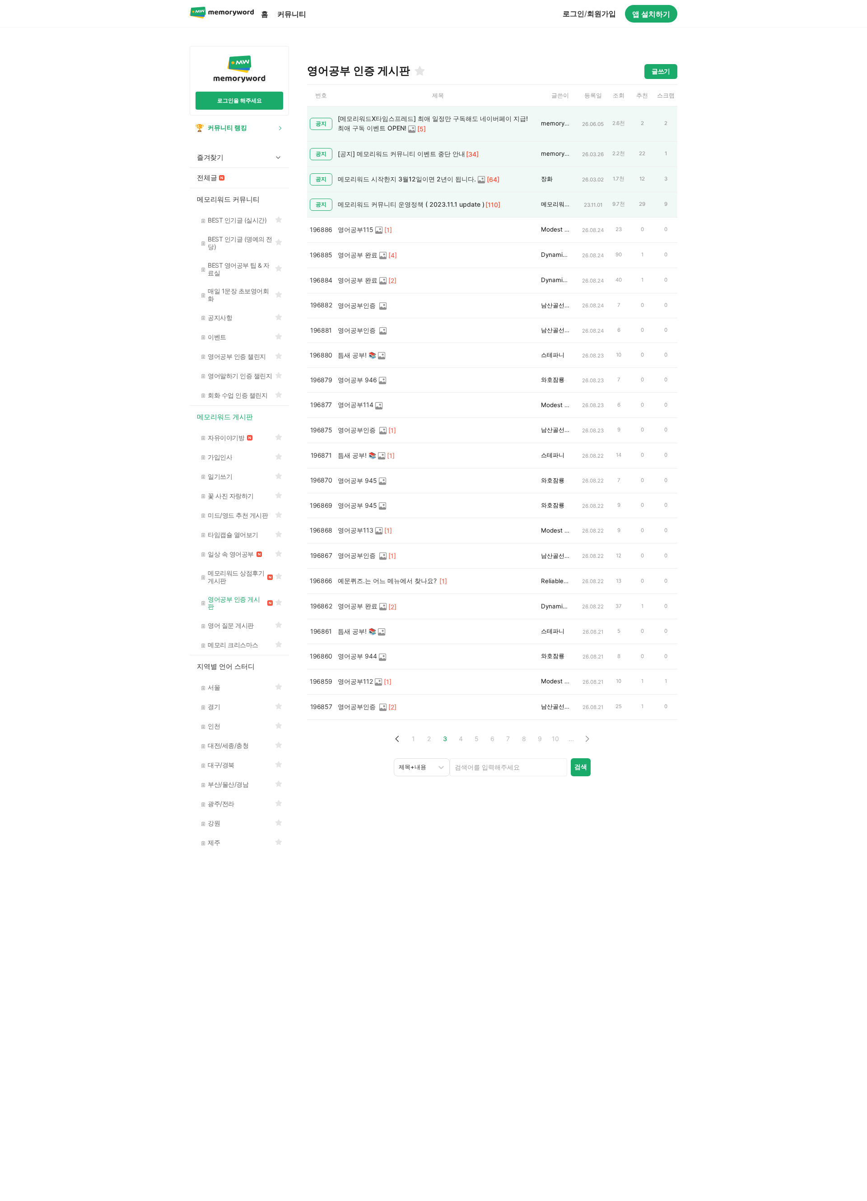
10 (555, 738)
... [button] (571, 738)
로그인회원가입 (589, 13)
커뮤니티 (291, 14)
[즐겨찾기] (419, 70)
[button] (398, 739)
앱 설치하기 (651, 14)
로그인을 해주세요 (239, 100)
